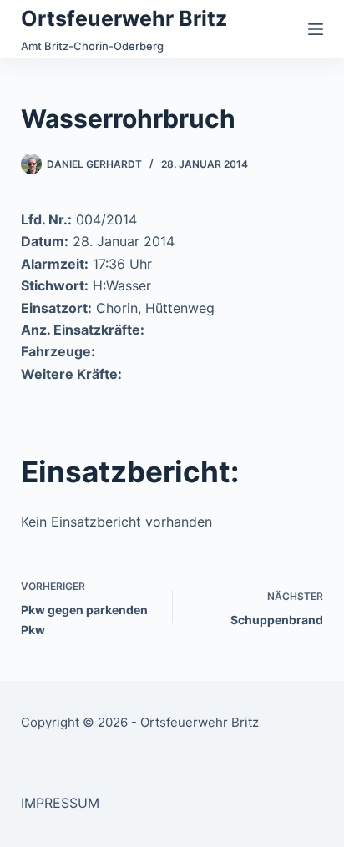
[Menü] (315, 29)
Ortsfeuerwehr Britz (124, 18)
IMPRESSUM (60, 802)
